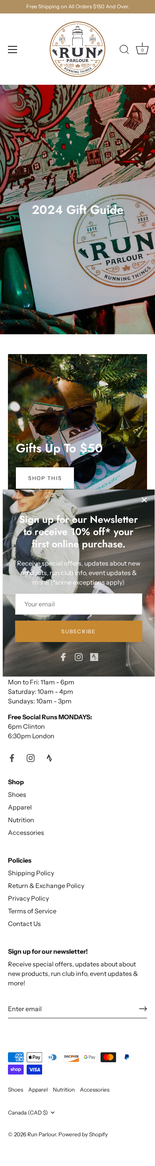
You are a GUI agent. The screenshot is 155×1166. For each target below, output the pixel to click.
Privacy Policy (28, 898)
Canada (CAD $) (28, 1112)
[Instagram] (79, 656)
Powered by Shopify (83, 1134)
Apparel (20, 807)
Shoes (17, 794)
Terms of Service (32, 911)
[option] (77, 433)
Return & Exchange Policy (46, 886)
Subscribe (78, 631)
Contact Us (24, 924)
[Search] (124, 50)
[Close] (144, 500)
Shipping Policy (31, 873)
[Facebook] (63, 656)
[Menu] (12, 49)
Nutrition (21, 820)
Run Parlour (41, 1134)
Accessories (26, 832)
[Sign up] (143, 1009)
